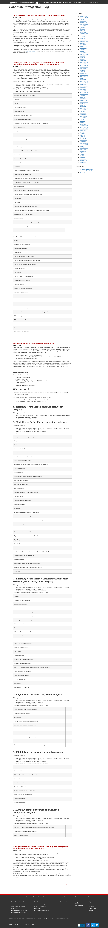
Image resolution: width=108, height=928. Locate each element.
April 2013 (82, 105)
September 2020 (84, 54)
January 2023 (83, 40)
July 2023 (82, 35)
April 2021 (82, 51)
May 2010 (82, 135)
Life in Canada (77, 2)
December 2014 (84, 92)
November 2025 (84, 18)
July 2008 (82, 152)
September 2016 (84, 86)
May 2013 (82, 103)
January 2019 (83, 64)
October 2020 (83, 52)
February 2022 (83, 46)
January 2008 (83, 162)
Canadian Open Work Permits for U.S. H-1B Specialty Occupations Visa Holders (39, 15)
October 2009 (83, 146)
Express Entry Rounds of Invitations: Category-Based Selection (33, 343)
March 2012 (83, 113)
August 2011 (83, 118)
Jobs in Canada (79, 905)
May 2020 (82, 57)
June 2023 (82, 37)
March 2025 (83, 21)
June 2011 (82, 121)
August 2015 (83, 89)
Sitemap (91, 910)
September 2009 (84, 148)
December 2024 (84, 24)
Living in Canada (77, 902)
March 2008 (83, 159)
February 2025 (83, 22)
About (60, 2)
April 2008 (82, 157)
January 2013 (83, 106)
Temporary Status (64, 904)
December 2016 (84, 81)
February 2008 (83, 160)
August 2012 (83, 110)
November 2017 (84, 76)
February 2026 (83, 16)
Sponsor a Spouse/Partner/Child (19, 910)
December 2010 (84, 125)
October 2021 (83, 48)
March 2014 (83, 98)
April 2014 (82, 97)
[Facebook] (88, 925)
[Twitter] (93, 925)
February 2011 (83, 122)
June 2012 (82, 111)
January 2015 (83, 91)
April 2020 (82, 59)
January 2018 (83, 73)
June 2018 (82, 70)
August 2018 (83, 68)
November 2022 (84, 41)
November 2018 (84, 67)
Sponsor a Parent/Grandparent (18, 912)
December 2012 (84, 108)
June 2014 (82, 95)
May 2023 (82, 38)
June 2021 (82, 49)
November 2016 (84, 83)
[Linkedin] (97, 925)
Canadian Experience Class (18, 906)
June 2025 (82, 19)
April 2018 (82, 72)
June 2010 (82, 133)
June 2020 (82, 56)
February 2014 (83, 100)
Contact (90, 2)
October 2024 (83, 25)
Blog (90, 902)
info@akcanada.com (31, 51)
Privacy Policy (92, 908)
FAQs (85, 2)
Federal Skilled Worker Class (18, 902)
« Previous (54, 885)
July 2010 (82, 132)
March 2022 (83, 45)
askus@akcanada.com (64, 918)
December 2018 (84, 65)
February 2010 (83, 140)
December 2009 (84, 143)
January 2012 (83, 114)
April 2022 (82, 43)
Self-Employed (14, 908)
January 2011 (83, 124)
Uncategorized (83, 172)
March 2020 (83, 60)
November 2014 (84, 94)
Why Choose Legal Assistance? (42, 910)
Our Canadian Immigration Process (43, 904)
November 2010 (84, 127)
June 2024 (82, 27)
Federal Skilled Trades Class (18, 904)
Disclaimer (91, 906)
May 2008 (82, 156)
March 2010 (83, 138)
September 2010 (84, 129)
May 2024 (82, 29)
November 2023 (84, 33)
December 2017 (84, 75)
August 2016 (83, 87)
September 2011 (84, 116)
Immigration (68, 2)
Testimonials (37, 908)
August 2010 (83, 130)
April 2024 (82, 30)
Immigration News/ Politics (86, 169)
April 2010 (82, 137)
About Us (36, 902)
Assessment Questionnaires (50, 2)
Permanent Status (64, 902)
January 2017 (83, 79)
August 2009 (83, 149)
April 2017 (82, 78)
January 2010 (83, 141)
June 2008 (82, 154)
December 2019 (84, 62)
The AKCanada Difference (40, 906)
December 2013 (84, 102)
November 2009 (84, 144)
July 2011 (82, 119)
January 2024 (83, 32)
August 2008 (83, 151)
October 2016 (83, 84)
